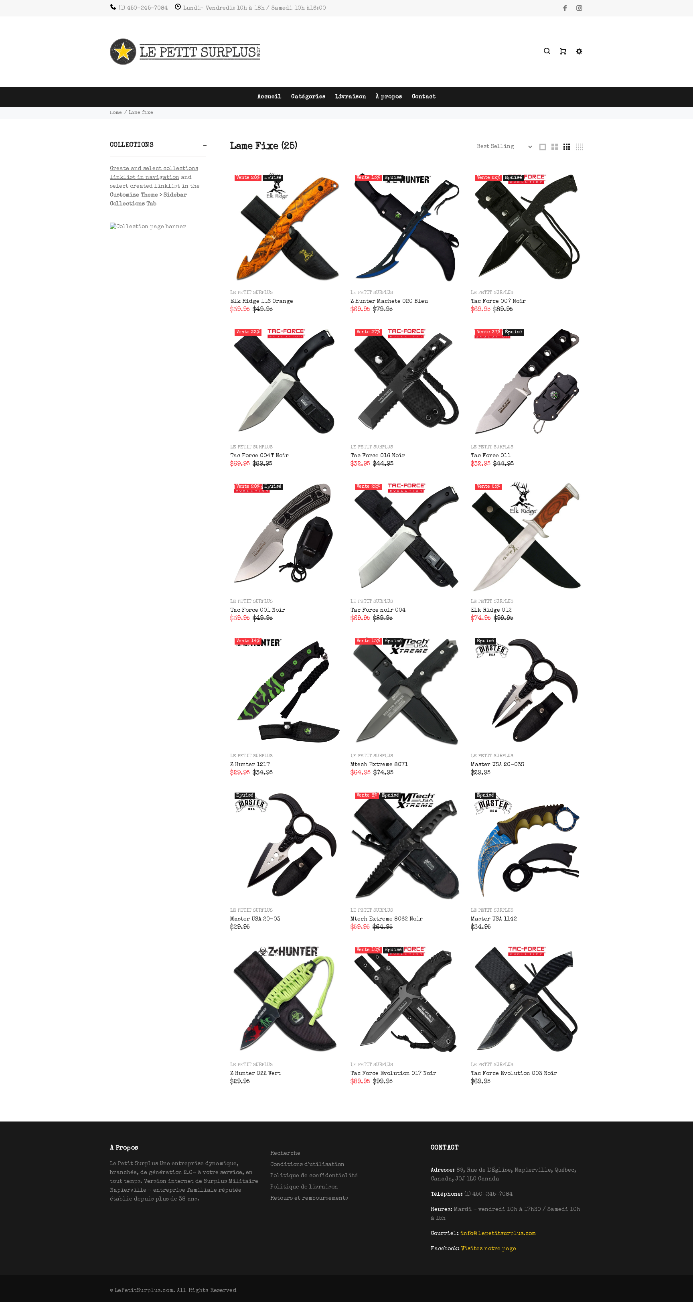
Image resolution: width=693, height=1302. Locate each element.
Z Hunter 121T (250, 765)
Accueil (269, 97)
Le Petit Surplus (251, 293)
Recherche (285, 1153)
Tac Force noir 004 (378, 610)
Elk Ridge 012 (491, 610)
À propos (389, 97)
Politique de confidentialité (314, 1176)
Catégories (308, 97)
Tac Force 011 (491, 456)
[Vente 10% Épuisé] (407, 999)
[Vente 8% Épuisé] (407, 844)
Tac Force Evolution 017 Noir (393, 1074)
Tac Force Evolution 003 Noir (514, 1074)
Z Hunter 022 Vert (255, 1074)
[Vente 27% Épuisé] (527, 381)
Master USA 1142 (494, 919)
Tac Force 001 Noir (257, 610)
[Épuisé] (527, 690)
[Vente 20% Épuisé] (286, 226)
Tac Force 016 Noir (378, 456)
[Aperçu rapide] (329, 184)
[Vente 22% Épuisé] (527, 226)
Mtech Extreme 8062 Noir (387, 919)
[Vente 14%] (286, 690)
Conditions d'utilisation (307, 1165)
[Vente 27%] (407, 381)
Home (116, 113)
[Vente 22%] (286, 381)
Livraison (350, 97)
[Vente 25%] (527, 535)
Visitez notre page (488, 1249)
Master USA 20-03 (255, 919)
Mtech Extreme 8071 (379, 765)
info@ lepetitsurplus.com (498, 1234)
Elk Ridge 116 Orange (261, 301)
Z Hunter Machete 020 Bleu (389, 301)
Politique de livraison (304, 1187)
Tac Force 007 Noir (498, 301)
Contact (424, 97)
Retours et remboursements (309, 1198)
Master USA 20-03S (497, 765)
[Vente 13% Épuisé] (407, 226)
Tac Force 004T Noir (259, 456)
